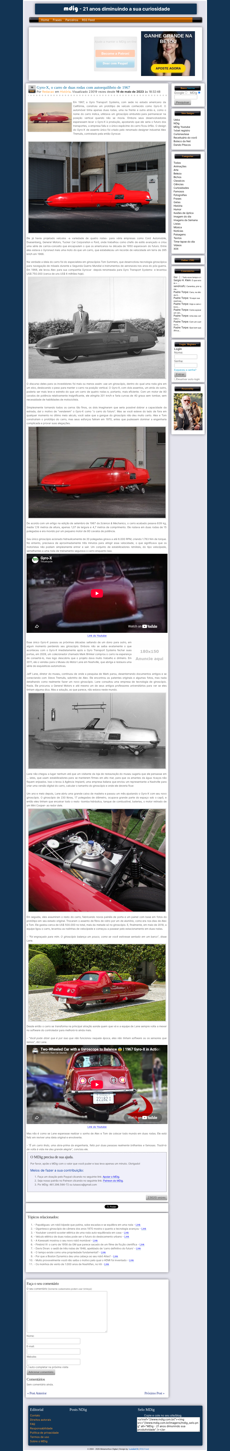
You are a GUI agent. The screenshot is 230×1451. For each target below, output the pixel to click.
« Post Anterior (37, 1393)
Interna (191, 88)
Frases (57, 20)
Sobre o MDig (38, 1441)
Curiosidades (181, 187)
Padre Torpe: (181, 291)
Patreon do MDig (113, 1180)
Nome (30, 1335)
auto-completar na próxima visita (48, 1367)
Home (45, 20)
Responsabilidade (41, 1428)
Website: (32, 1356)
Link (138, 1224)
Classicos (179, 180)
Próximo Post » (154, 1393)
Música (178, 227)
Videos (177, 245)
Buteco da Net (182, 141)
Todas (177, 162)
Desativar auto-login (188, 379)
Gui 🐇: (178, 277)
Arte (176, 169)
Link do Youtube (97, 635)
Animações (180, 166)
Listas (177, 223)
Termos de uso (39, 1437)
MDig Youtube (182, 126)
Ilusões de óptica (184, 212)
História (65, 91)
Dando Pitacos (182, 144)
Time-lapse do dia (184, 241)
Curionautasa (181, 134)
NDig (177, 123)
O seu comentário (59, 1288)
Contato (35, 1415)
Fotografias (180, 194)
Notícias (178, 230)
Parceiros (71, 20)
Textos (177, 238)
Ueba (177, 119)
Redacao (48, 91)
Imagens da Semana (186, 220)
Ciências (178, 184)
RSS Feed (88, 20)
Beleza (177, 173)
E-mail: (30, 1346)
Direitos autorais (40, 1419)
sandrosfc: (180, 286)
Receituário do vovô (185, 137)
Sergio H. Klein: (182, 280)
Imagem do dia (182, 216)
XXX (176, 248)
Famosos (179, 191)
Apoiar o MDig (111, 1176)
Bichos (177, 177)
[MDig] (71, 8)
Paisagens (180, 234)
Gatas (177, 202)
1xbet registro (182, 130)
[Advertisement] (63, 53)
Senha (178, 361)
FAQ (32, 1424)
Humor (177, 209)
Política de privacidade (44, 1432)
